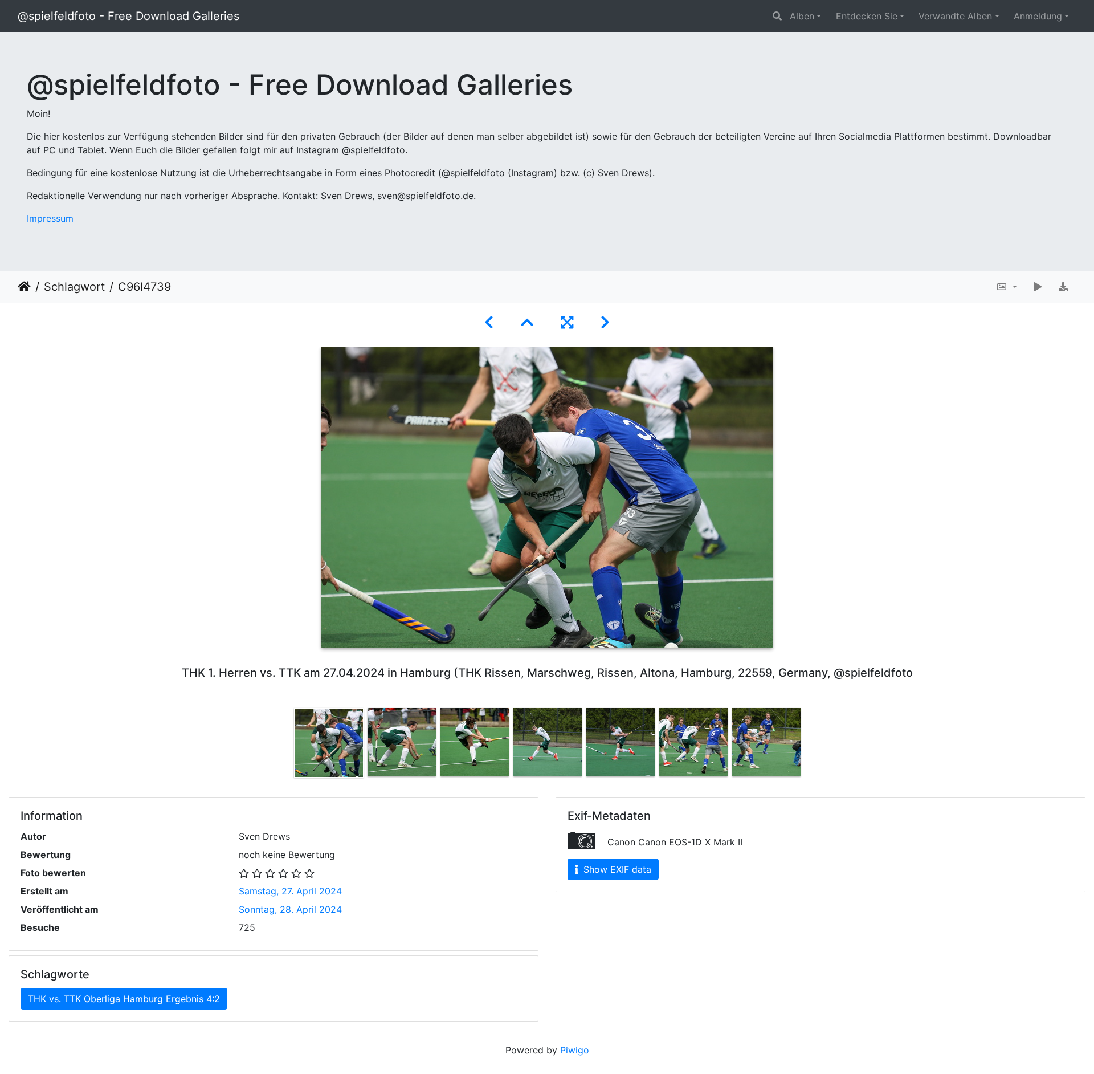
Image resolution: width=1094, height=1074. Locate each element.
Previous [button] (283, 745)
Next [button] (811, 745)
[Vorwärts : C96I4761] (605, 322)
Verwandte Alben (955, 16)
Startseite (24, 286)
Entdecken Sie (866, 16)
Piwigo (574, 1050)
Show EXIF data (616, 869)
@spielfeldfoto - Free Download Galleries (128, 16)
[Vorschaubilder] (527, 322)
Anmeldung (1038, 16)
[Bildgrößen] (1006, 286)
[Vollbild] (567, 322)
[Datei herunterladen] (1063, 286)
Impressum (50, 218)
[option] (328, 743)
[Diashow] (1037, 286)
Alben (802, 16)
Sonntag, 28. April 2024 (290, 909)
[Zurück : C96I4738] (489, 322)
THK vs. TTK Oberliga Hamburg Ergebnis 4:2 (124, 998)
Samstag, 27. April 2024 (290, 891)
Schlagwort (74, 287)
